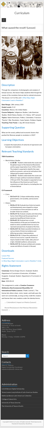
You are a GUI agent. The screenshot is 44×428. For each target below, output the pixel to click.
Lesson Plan (6, 256)
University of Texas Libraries (11, 403)
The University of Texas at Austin (12, 406)
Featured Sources (8, 258)
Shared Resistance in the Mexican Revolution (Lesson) (19, 309)
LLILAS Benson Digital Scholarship (13, 389)
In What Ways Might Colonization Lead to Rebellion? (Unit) (21, 261)
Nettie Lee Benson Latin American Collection (16, 396)
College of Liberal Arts (9, 399)
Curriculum (22, 13)
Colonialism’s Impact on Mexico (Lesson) (20, 302)
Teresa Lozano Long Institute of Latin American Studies (20, 392)
